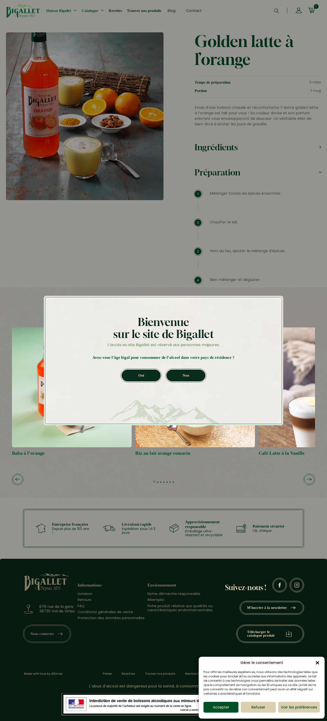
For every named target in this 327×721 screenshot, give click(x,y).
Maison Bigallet (58, 11)
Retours (84, 599)
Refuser (258, 707)
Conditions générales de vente (105, 611)
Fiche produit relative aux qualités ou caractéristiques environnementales (180, 607)
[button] (317, 662)
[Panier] (311, 11)
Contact (194, 10)
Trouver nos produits (144, 11)
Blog (171, 10)
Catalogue (90, 11)
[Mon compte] (299, 11)
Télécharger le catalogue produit (261, 633)
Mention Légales (197, 673)
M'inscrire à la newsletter (267, 608)
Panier (107, 673)
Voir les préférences (299, 707)
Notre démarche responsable (173, 593)
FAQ (81, 605)
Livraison (85, 593)
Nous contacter (42, 634)
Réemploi (155, 599)
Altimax (56, 674)
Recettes (115, 11)
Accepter (221, 707)
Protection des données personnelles (111, 617)
